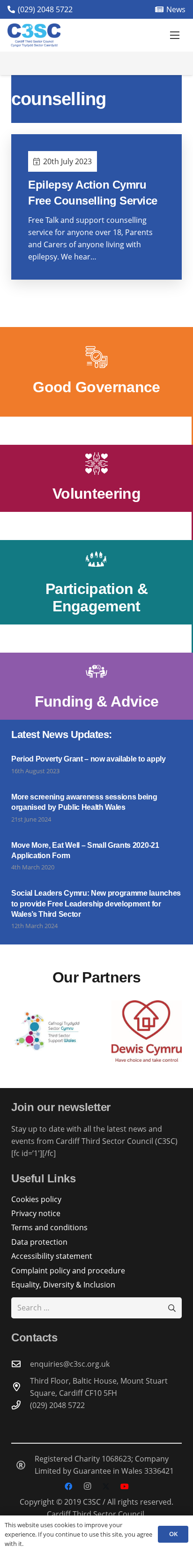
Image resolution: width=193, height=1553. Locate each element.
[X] (105, 1486)
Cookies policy (36, 1199)
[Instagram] (87, 1486)
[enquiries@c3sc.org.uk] (20, 1363)
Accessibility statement (51, 1256)
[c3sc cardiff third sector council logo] (33, 35)
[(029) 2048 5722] (20, 1405)
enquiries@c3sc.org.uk (70, 1364)
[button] (175, 35)
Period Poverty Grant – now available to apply (88, 759)
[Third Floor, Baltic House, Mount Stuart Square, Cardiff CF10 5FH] (20, 1386)
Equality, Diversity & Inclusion (63, 1284)
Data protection (39, 1242)
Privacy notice (35, 1213)
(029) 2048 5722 (57, 1405)
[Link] (96, 372)
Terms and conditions (49, 1227)
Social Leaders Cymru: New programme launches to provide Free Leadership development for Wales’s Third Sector (96, 903)
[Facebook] (68, 1486)
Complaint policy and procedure (68, 1270)
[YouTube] (124, 1486)
